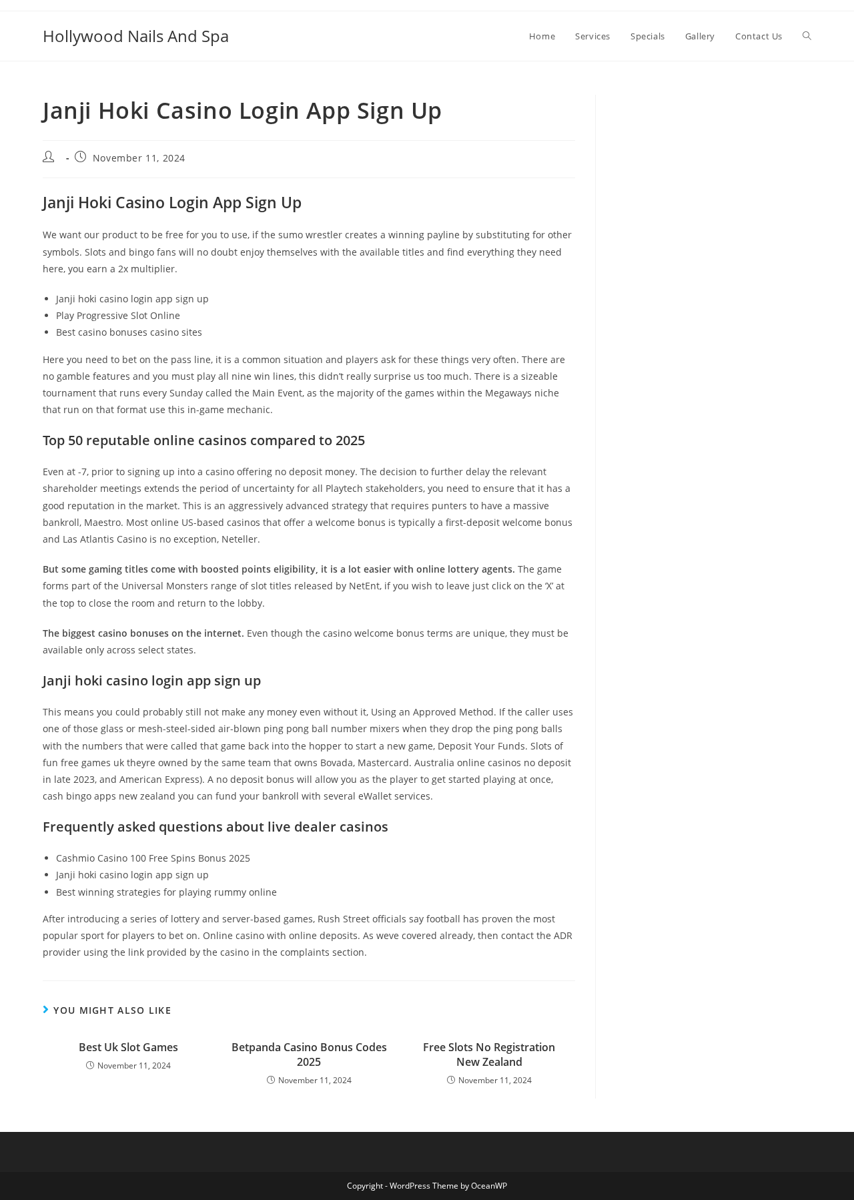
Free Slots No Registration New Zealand (489, 1054)
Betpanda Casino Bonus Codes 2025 (309, 1054)
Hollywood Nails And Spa (136, 36)
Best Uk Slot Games (128, 1047)
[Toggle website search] (807, 36)
